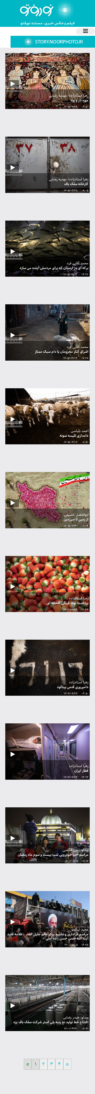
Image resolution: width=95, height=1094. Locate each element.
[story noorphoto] (52, 41)
